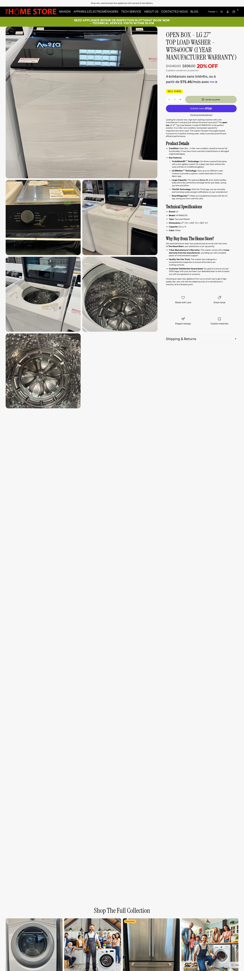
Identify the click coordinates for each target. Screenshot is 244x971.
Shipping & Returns (181, 339)
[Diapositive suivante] (58, 947)
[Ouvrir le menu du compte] (228, 12)
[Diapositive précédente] (10, 947)
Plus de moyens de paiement (201, 115)
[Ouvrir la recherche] (222, 12)
